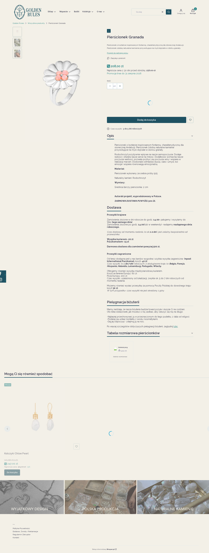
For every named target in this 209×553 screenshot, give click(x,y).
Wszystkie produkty (36, 23)
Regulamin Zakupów (21, 534)
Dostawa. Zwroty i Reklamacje (25, 531)
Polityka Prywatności (21, 528)
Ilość (109, 81)
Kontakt (16, 538)
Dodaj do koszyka (146, 120)
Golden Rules (18, 23)
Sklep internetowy (103, 549)
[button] (168, 12)
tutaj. (176, 326)
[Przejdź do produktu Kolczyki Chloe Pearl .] (42, 416)
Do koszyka (12, 472)
